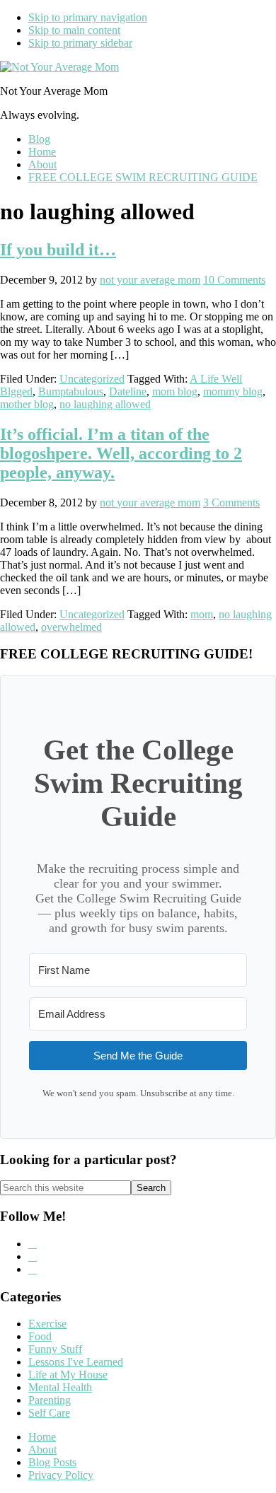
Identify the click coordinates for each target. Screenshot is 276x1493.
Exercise (47, 1324)
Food (40, 1336)
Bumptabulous (70, 391)
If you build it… (58, 249)
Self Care (49, 1413)
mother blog (27, 404)
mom (201, 614)
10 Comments (234, 280)
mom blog (174, 391)
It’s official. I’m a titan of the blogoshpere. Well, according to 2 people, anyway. (121, 453)
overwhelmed (71, 627)
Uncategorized (92, 379)
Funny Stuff (55, 1349)
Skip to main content (74, 30)
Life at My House (68, 1375)
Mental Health (60, 1387)
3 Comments (231, 502)
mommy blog (233, 391)
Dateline (127, 391)
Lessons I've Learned (75, 1362)
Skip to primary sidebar (80, 43)
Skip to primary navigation (87, 17)
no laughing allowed (105, 404)
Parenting (49, 1400)
